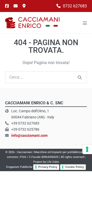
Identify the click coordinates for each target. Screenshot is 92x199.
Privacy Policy (47, 167)
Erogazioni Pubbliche (19, 167)
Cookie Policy (74, 167)
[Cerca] (79, 77)
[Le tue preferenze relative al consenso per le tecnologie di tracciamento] (87, 149)
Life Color (53, 162)
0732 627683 (74, 6)
